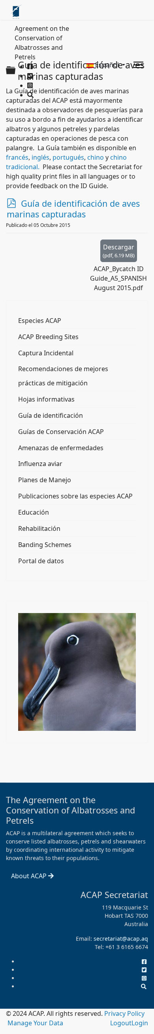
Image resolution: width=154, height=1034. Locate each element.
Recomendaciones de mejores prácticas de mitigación (63, 375)
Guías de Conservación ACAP (61, 431)
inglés (40, 157)
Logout (120, 1023)
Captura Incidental (45, 353)
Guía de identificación (50, 415)
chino (96, 157)
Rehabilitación (39, 528)
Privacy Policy (124, 1013)
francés (17, 157)
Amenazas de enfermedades (60, 447)
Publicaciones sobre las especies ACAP (75, 496)
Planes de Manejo (44, 479)
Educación (33, 512)
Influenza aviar (40, 463)
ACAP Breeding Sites (48, 336)
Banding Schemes (44, 544)
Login (139, 1023)
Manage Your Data (35, 1023)
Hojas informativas (46, 399)
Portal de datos (41, 561)
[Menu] (138, 65)
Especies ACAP (39, 320)
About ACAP (29, 876)
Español (107, 64)
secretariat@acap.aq (121, 938)
